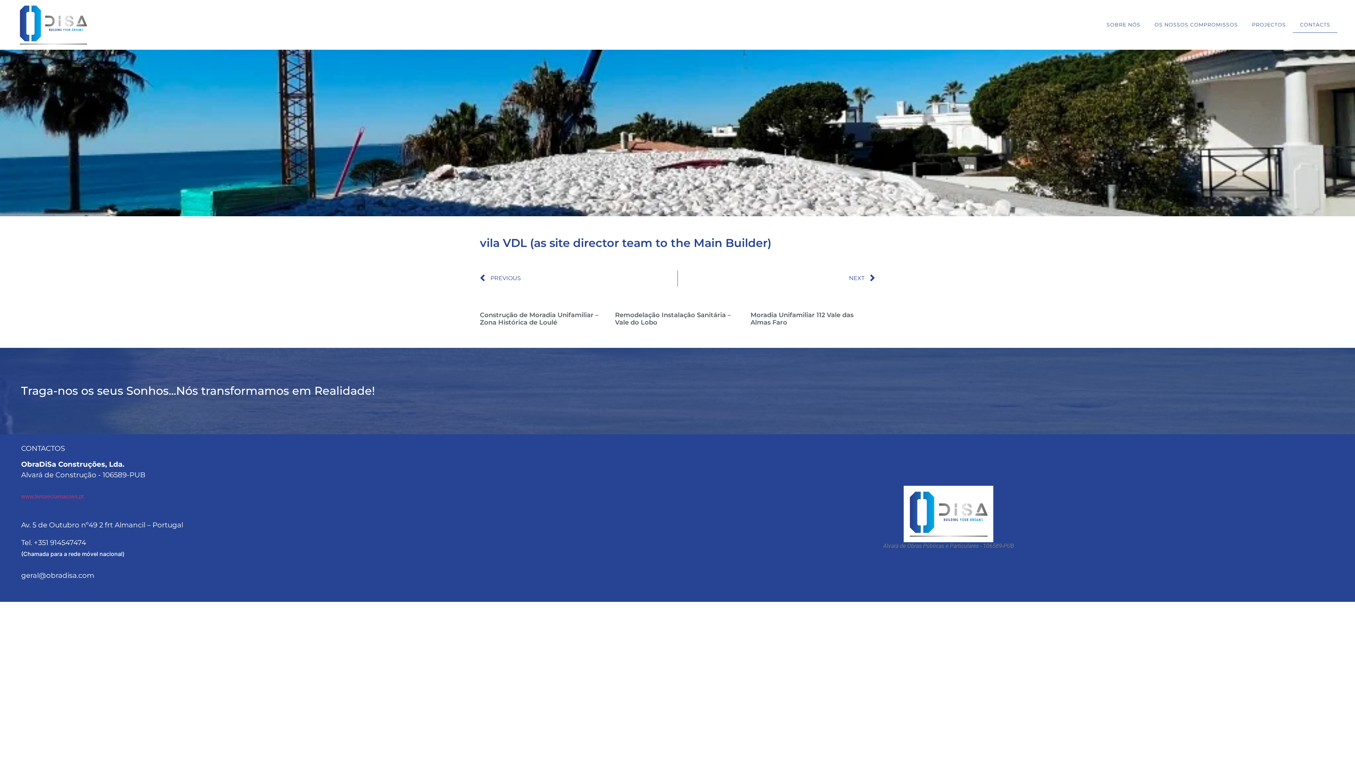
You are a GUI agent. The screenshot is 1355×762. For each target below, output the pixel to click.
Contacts (1315, 25)
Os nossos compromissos (1196, 25)
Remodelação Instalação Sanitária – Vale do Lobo (673, 319)
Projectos (1269, 25)
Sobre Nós (1123, 25)
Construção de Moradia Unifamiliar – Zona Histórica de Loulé (539, 319)
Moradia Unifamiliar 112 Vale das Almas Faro (802, 319)
